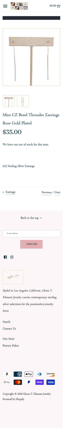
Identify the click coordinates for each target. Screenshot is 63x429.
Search (6, 322)
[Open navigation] (5, 6)
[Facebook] (5, 257)
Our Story (8, 339)
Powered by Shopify (13, 399)
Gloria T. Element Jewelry (37, 394)
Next (57, 192)
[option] (9, 101)
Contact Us (9, 329)
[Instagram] (11, 257)
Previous (47, 192)
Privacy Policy (11, 346)
